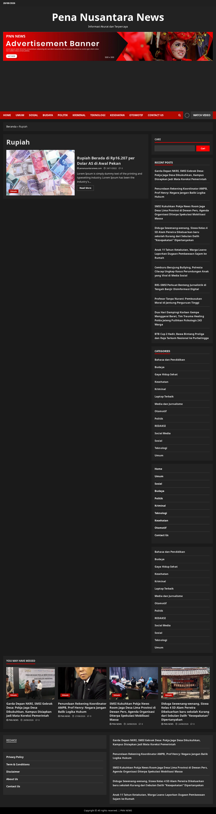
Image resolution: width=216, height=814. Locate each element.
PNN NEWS (14, 720)
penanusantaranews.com (90, 168)
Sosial (33, 115)
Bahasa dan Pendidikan (170, 359)
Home (7, 115)
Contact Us (156, 115)
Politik (63, 115)
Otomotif (136, 115)
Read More (87, 188)
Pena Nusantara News (108, 17)
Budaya (48, 115)
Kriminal (79, 115)
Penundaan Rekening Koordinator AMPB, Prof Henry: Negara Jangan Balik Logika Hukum (181, 192)
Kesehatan (117, 115)
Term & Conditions (18, 764)
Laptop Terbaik (164, 396)
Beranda (11, 126)
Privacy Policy (15, 757)
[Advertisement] (108, 84)
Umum (20, 115)
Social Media (163, 433)
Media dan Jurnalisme (169, 403)
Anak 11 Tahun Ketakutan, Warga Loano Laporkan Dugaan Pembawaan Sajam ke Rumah (181, 254)
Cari (158, 139)
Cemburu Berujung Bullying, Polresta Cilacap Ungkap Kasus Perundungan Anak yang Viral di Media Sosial (182, 271)
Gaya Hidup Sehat (166, 374)
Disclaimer (13, 771)
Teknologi (97, 115)
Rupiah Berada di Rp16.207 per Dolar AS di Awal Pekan (40, 172)
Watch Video (201, 115)
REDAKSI (160, 426)
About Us (12, 779)
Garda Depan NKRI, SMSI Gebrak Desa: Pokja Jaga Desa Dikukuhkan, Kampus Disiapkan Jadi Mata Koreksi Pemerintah (181, 175)
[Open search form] (179, 115)
